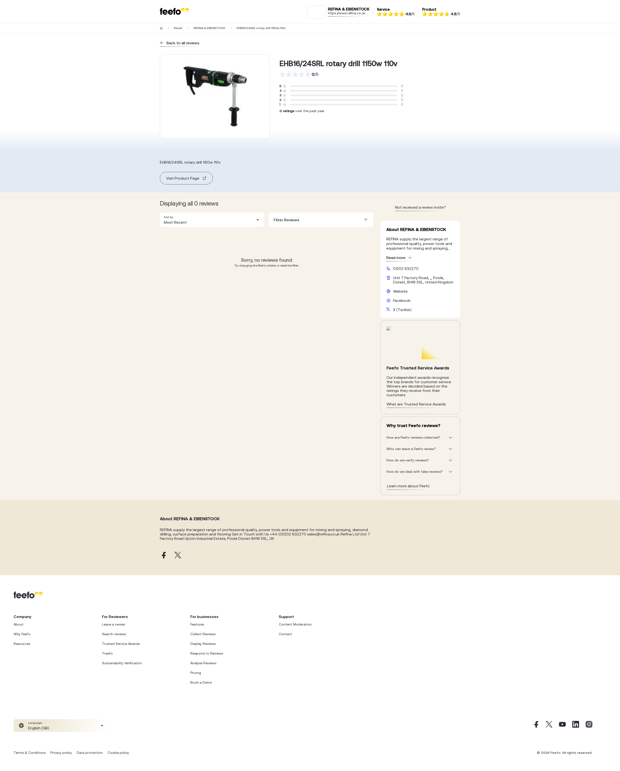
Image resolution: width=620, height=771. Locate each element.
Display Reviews (203, 644)
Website (400, 291)
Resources (22, 644)
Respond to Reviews (206, 653)
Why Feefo (22, 634)
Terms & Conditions (30, 753)
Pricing (195, 673)
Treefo (107, 653)
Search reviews (114, 634)
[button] (212, 220)
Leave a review (113, 624)
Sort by (168, 217)
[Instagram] (589, 725)
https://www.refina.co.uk (346, 13)
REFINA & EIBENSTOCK (209, 28)
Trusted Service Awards (121, 644)
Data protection (90, 753)
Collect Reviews (203, 634)
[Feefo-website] (174, 11)
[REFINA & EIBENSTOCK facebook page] (163, 555)
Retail (178, 28)
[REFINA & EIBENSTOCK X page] (177, 555)
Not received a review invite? (420, 207)
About (18, 624)
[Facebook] (535, 725)
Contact (285, 634)
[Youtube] (562, 725)
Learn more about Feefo (408, 486)
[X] (549, 725)
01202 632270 (405, 268)
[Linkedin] (575, 725)
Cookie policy (118, 753)
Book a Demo (201, 682)
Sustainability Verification (122, 663)
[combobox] (212, 220)
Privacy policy (61, 753)
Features (197, 624)
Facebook (402, 300)
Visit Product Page (182, 178)
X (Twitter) (402, 309)
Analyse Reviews (203, 663)
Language (35, 723)
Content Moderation (295, 624)
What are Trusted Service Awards (416, 404)
